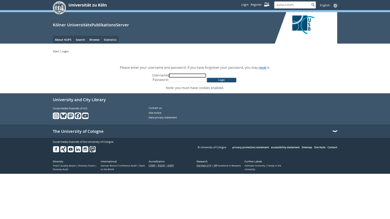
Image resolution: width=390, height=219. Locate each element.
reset (262, 67)
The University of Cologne (78, 131)
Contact (332, 147)
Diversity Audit (60, 169)
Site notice (155, 113)
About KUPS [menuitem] (63, 40)
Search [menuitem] (80, 40)
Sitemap (307, 147)
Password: (160, 79)
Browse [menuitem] (94, 40)
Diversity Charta (86, 165)
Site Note (319, 147)
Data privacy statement (163, 117)
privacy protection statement (250, 147)
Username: (160, 75)
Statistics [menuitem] (110, 40)
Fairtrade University (255, 165)
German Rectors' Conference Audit (119, 165)
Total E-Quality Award (64, 165)
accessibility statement (285, 147)
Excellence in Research (227, 165)
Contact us (155, 108)
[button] (221, 80)
